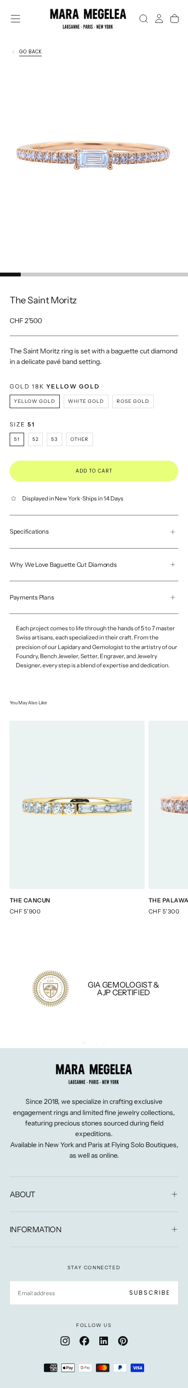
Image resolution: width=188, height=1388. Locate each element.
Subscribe (149, 1292)
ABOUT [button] (22, 1194)
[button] (15, 19)
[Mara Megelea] (94, 1074)
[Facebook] (84, 1341)
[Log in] (159, 18)
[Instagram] (65, 1341)
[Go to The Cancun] (77, 805)
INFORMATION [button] (35, 1229)
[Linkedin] (103, 1341)
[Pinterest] (123, 1341)
